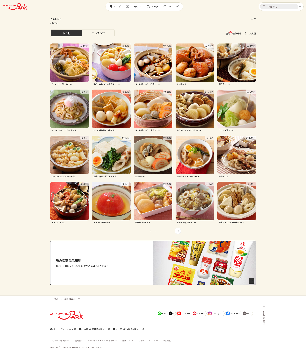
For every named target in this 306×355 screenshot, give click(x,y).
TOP (55, 299)
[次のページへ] (178, 231)
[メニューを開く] (300, 7)
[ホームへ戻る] (14, 6)
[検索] (264, 7)
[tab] (98, 33)
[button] (279, 6)
